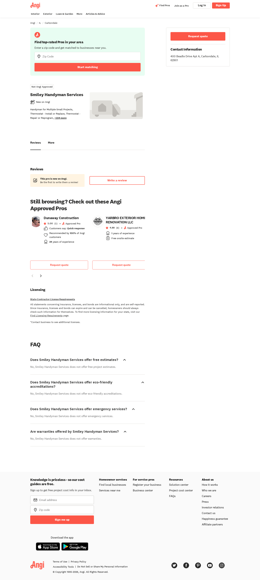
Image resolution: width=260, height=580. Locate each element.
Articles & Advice (95, 14)
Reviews (35, 142)
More (79, 14)
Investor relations (213, 507)
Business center (143, 490)
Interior (35, 14)
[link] (59, 231)
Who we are (209, 490)
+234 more (60, 118)
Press (205, 501)
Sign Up (221, 5)
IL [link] (40, 22)
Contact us (208, 513)
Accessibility (63, 566)
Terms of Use (60, 561)
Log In (202, 5)
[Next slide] (41, 276)
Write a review (117, 180)
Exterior (47, 14)
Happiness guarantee (215, 518)
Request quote (59, 265)
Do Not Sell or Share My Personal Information (102, 566)
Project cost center (181, 490)
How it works (210, 484)
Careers (206, 496)
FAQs (172, 496)
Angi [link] (32, 22)
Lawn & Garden (64, 14)
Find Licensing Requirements (46, 315)
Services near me (109, 490)
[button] (32, 276)
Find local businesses (112, 484)
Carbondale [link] (51, 22)
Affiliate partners (212, 524)
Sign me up (62, 520)
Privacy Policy (78, 561)
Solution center (178, 484)
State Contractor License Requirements (52, 299)
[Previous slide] (32, 276)
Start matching (87, 67)
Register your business (147, 484)
